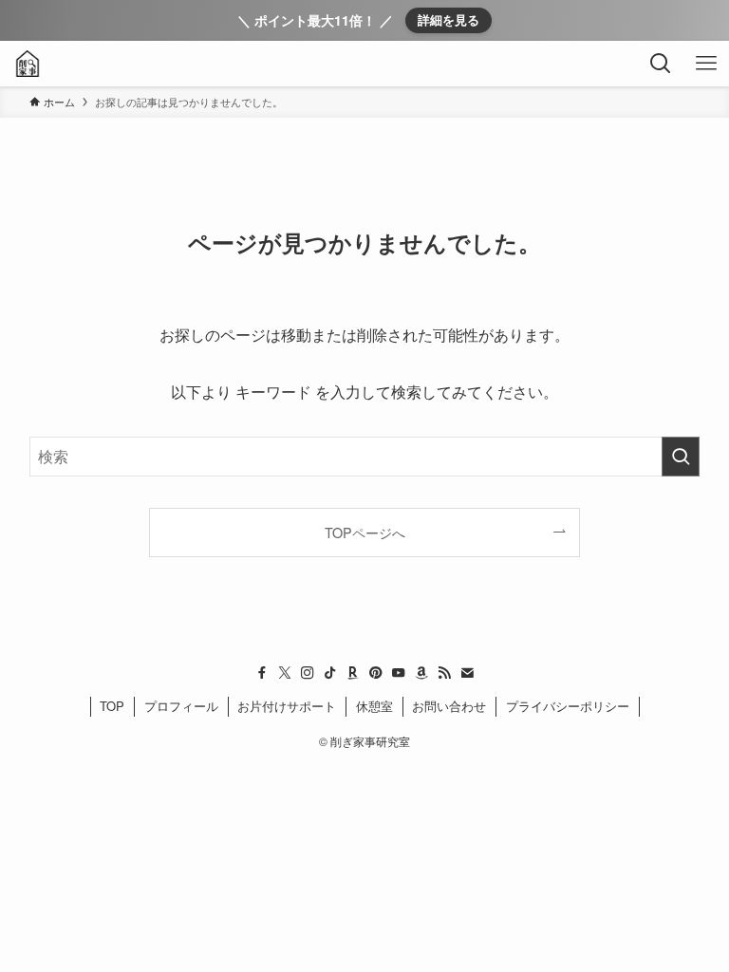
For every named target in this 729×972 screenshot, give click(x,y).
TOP (112, 706)
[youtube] (398, 673)
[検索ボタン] (660, 63)
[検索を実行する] (681, 457)
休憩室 (374, 706)
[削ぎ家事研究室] (27, 63)
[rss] (444, 673)
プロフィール (181, 706)
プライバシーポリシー (567, 706)
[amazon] (421, 673)
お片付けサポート (286, 706)
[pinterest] (375, 673)
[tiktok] (330, 673)
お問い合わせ (449, 706)
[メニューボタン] (706, 63)
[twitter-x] (284, 673)
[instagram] (307, 673)
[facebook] (262, 673)
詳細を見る (448, 19)
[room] (353, 673)
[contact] (467, 673)
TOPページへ (365, 532)
